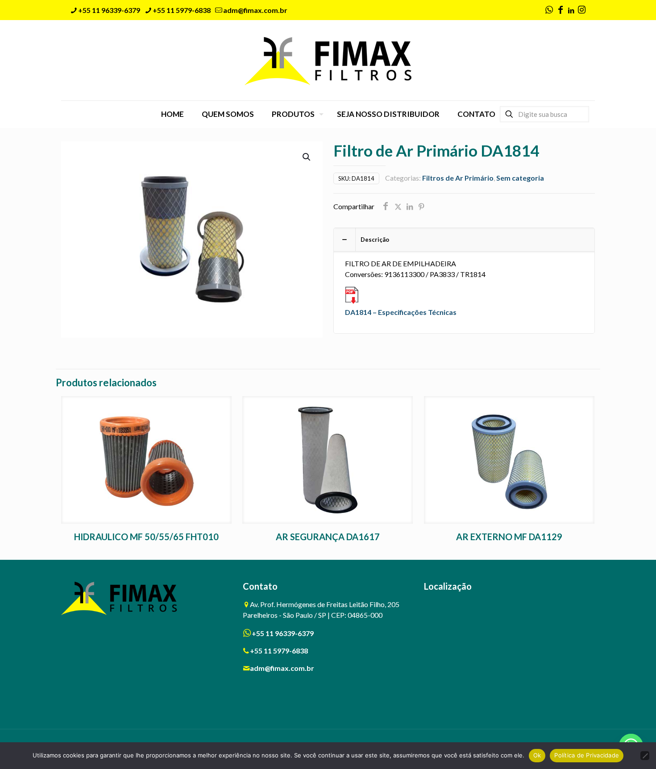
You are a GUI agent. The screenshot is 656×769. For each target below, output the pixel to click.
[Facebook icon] (560, 10)
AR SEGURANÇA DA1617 (328, 536)
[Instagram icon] (581, 10)
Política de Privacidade (586, 755)
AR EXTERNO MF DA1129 (509, 536)
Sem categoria (520, 178)
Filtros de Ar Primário (458, 178)
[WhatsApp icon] (548, 10)
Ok (537, 755)
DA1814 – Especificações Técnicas (401, 312)
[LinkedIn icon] (571, 10)
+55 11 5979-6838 (182, 10)
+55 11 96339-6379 (109, 10)
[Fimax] (328, 60)
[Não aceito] (644, 755)
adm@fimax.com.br (255, 10)
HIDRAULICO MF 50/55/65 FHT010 (146, 536)
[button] (307, 157)
